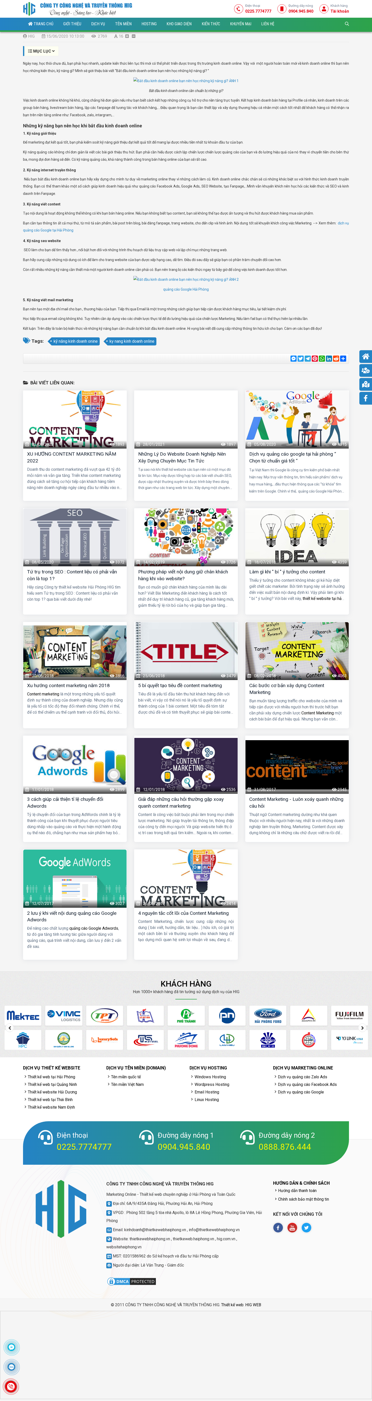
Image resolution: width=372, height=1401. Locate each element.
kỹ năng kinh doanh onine (76, 341)
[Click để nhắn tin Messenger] (11, 1347)
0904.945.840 (184, 1147)
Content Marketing (317, 713)
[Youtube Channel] (292, 1228)
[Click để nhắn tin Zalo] (11, 1367)
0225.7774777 (84, 1147)
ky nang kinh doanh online (132, 341)
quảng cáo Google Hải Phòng (186, 289)
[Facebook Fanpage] (278, 1228)
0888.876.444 (285, 1147)
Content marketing (43, 694)
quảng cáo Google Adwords (93, 928)
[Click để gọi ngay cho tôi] (11, 1386)
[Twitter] (306, 1228)
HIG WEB (253, 1304)
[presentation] (9, 1027)
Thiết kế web (232, 1304)
